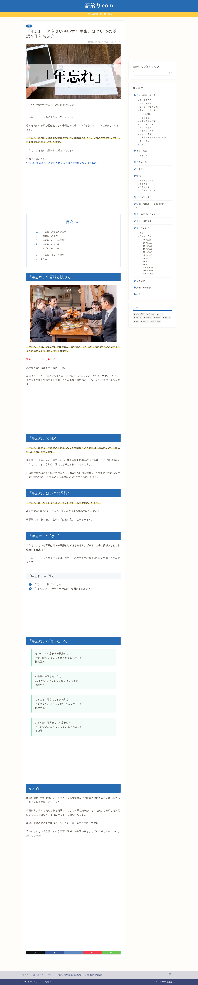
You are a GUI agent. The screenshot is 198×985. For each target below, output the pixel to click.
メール (160, 314)
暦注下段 (167, 317)
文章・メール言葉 (148, 110)
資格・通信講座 (144, 221)
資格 (137, 321)
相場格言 (144, 156)
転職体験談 (145, 187)
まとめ (44, 259)
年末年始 (148, 317)
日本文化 (140, 281)
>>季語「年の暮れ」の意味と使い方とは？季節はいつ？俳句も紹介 (62, 163)
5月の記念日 (148, 252)
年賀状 (158, 317)
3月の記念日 (148, 246)
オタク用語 (145, 141)
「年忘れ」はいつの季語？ (53, 240)
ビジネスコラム (144, 197)
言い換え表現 (146, 100)
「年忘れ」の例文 (53, 248)
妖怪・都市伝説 (144, 287)
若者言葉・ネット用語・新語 (153, 138)
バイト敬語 (145, 118)
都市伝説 (145, 321)
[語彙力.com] (99, 10)
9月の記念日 (148, 264)
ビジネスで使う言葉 (149, 107)
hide (78, 223)
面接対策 (144, 184)
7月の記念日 (148, 258)
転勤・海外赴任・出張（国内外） (150, 205)
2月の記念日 (148, 243)
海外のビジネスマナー (147, 214)
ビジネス (151, 314)
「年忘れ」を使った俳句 (52, 255)
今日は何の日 (146, 236)
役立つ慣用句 (146, 128)
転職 (138, 176)
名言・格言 (141, 150)
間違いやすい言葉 (148, 121)
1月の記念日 (148, 240)
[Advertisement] (73, 189)
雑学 (138, 294)
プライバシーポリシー (32, 982)
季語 (29, 26)
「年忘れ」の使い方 (50, 244)
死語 (142, 144)
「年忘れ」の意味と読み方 (53, 232)
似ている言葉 (146, 134)
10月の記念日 (148, 267)
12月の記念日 (148, 274)
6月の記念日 (148, 255)
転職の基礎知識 (147, 181)
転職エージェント (148, 190)
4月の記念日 (148, 249)
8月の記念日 (148, 261)
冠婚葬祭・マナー (148, 131)
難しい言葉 (156, 321)
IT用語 (139, 169)
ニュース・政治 (147, 124)
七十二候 (138, 317)
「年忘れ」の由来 (49, 236)
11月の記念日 (148, 271)
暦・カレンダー (144, 228)
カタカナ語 (141, 162)
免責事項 (48, 982)
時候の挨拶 (147, 114)
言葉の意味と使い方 (146, 95)
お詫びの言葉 (146, 104)
